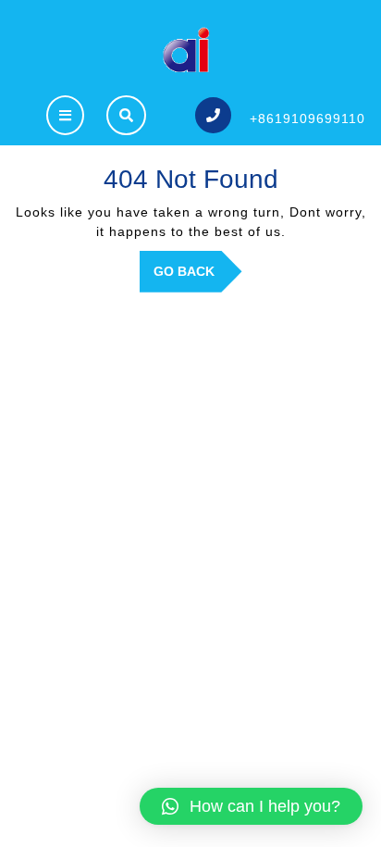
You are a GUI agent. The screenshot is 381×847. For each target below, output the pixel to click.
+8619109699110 (307, 118)
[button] (251, 806)
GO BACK (198, 278)
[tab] (65, 115)
